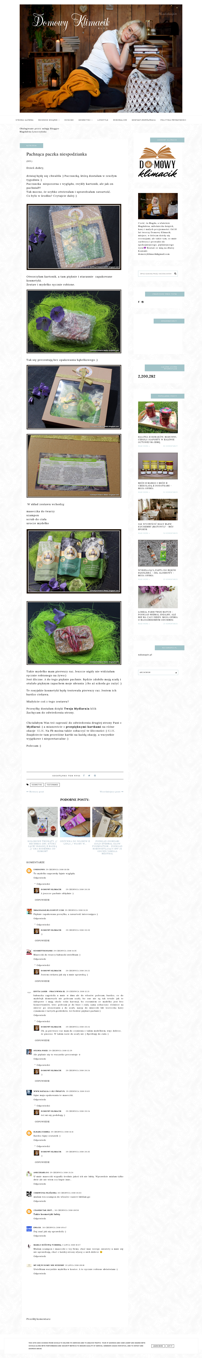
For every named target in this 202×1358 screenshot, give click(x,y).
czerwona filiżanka (45, 1193)
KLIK (40, 730)
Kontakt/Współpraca (144, 120)
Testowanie (52, 785)
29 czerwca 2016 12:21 (77, 991)
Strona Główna (25, 120)
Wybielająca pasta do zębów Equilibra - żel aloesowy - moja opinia (157, 573)
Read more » (144, 446)
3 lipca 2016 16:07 (71, 1245)
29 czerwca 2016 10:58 (57, 869)
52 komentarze (170, 492)
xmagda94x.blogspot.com (49, 910)
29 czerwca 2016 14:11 (62, 1132)
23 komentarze (170, 624)
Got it (169, 1346)
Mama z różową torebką (47, 1245)
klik (93, 708)
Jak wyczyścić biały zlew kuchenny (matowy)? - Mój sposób (155, 527)
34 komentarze (170, 533)
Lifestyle (103, 120)
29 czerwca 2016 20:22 (78, 970)
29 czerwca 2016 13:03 (78, 1091)
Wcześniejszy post (110, 791)
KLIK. (111, 730)
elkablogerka (42, 1132)
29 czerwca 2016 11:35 (65, 951)
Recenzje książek (48, 120)
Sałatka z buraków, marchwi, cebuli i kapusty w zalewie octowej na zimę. (157, 440)
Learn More (158, 1346)
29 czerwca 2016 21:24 (61, 1172)
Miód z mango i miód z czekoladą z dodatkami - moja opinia (155, 486)
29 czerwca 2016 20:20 (78, 889)
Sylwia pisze (41, 1050)
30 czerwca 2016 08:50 (67, 1210)
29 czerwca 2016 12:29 (60, 1050)
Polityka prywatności (173, 120)
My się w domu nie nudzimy (49, 1265)
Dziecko (69, 120)
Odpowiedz (40, 877)
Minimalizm (120, 120)
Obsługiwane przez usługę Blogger (39, 128)
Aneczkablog (41, 1172)
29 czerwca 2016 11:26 (76, 910)
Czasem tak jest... (44, 1210)
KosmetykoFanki (43, 951)
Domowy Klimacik (51, 889)
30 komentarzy (170, 446)
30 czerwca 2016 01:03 (69, 1193)
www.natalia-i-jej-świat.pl (49, 1091)
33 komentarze (170, 579)
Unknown (39, 869)
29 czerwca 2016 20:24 (78, 1027)
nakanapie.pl (145, 654)
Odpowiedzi (43, 884)
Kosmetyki (85, 120)
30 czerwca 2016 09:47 (54, 1227)
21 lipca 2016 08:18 (74, 1265)
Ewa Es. (38, 1227)
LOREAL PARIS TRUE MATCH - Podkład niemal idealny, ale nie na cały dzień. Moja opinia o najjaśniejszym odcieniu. (158, 616)
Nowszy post (36, 791)
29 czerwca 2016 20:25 (78, 1152)
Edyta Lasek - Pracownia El (49, 991)
